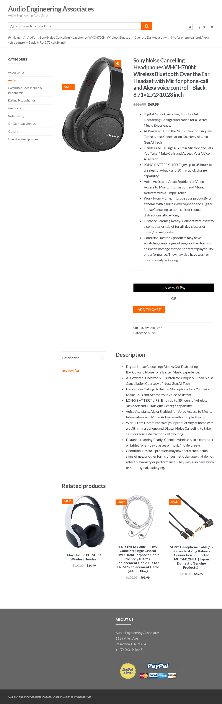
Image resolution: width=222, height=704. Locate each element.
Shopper (57, 696)
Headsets (14, 108)
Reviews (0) (70, 370)
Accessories (16, 72)
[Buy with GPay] (173, 287)
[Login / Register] (190, 27)
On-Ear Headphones (22, 123)
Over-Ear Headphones (23, 139)
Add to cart (149, 309)
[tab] (84, 358)
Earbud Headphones (22, 100)
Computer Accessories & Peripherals (25, 90)
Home (17, 37)
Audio (31, 37)
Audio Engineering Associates (51, 9)
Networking (16, 116)
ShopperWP (83, 696)
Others (13, 131)
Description (70, 358)
